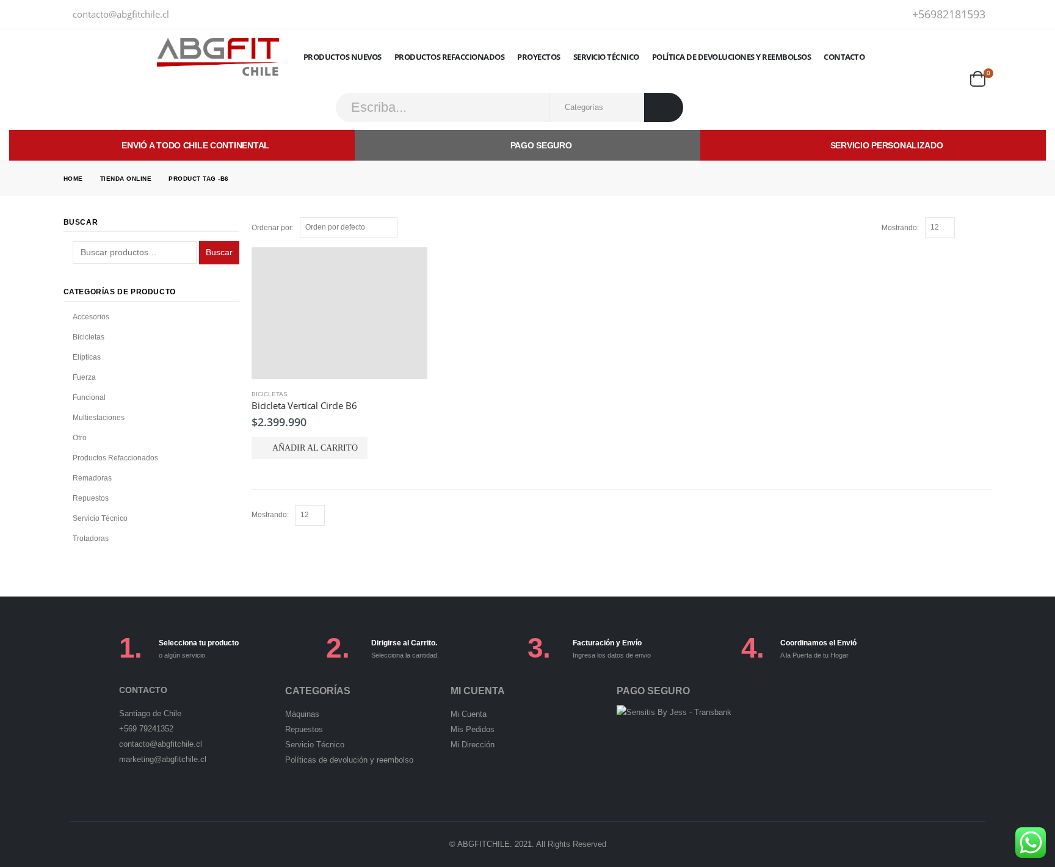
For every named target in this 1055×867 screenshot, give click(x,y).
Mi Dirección (473, 744)
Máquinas (302, 714)
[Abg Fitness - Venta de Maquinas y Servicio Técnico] (218, 57)
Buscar (219, 252)
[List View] (986, 227)
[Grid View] (972, 227)
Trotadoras (91, 538)
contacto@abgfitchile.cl (121, 14)
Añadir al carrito (315, 447)
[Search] (663, 107)
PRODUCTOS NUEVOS (342, 56)
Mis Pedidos (473, 729)
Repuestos (91, 498)
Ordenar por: (273, 227)
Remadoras (92, 478)
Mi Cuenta (469, 714)
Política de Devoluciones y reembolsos (731, 56)
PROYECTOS (538, 56)
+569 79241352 (146, 728)
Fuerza (84, 377)
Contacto (844, 56)
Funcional (89, 397)
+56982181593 (948, 14)
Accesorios (91, 317)
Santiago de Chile (150, 713)
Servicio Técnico (100, 518)
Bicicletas (270, 394)
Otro (80, 438)
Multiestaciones (99, 417)
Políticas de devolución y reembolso (349, 759)
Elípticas (87, 357)
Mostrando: (900, 227)
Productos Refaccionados (449, 56)
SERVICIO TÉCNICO (606, 56)
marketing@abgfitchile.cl (162, 759)
